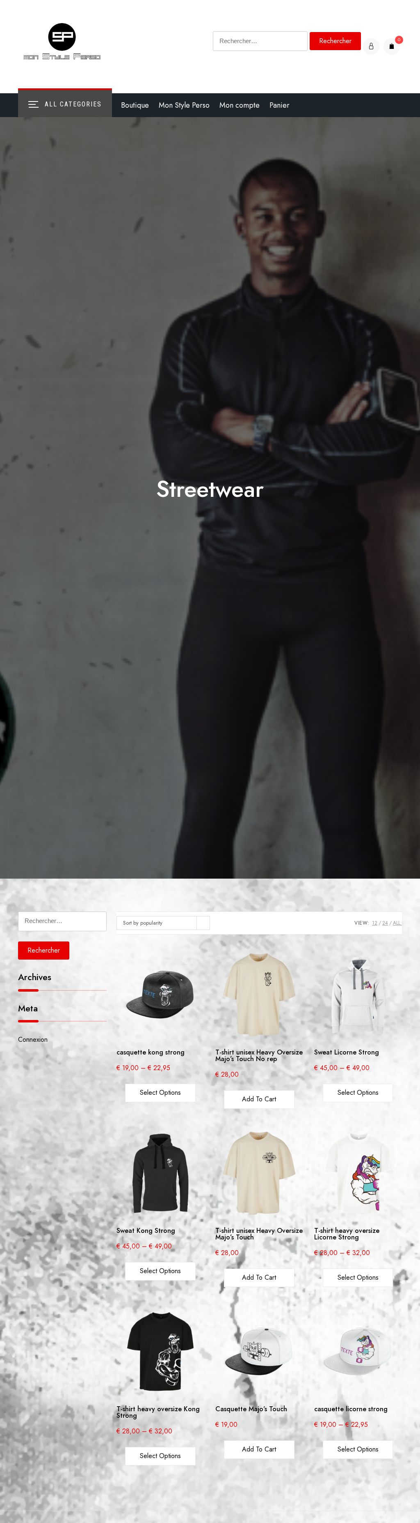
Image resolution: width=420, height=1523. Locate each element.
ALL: (397, 923)
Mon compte (239, 105)
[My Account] (371, 46)
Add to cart (259, 1099)
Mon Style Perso (184, 105)
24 (385, 923)
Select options (160, 1092)
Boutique (135, 105)
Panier (279, 105)
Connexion (33, 1039)
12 (374, 923)
